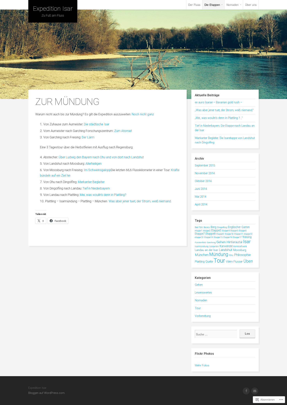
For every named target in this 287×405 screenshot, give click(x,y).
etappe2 (206, 230)
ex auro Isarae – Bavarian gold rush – (218, 102)
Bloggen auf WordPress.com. (46, 393)
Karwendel (226, 246)
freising (247, 237)
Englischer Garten (239, 227)
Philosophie (242, 255)
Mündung (218, 254)
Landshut (225, 250)
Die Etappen (212, 5)
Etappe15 (218, 237)
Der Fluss (194, 5)
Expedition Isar (53, 8)
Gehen (221, 242)
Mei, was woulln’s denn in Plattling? (103, 195)
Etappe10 (229, 234)
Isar (247, 241)
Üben (248, 261)
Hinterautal (234, 242)
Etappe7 (200, 233)
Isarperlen (214, 246)
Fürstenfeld (200, 242)
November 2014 (205, 173)
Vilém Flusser (234, 261)
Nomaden (232, 5)
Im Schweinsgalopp (97, 170)
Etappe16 (227, 237)
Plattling (200, 261)
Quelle (209, 261)
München (202, 255)
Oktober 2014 (203, 181)
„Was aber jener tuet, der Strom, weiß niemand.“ (224, 110)
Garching (211, 242)
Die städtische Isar (96, 124)
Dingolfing (222, 227)
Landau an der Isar (206, 250)
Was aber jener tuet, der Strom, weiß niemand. (140, 201)
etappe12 (248, 234)
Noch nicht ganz (143, 114)
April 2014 (201, 204)
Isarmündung (202, 246)
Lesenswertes (203, 292)
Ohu (231, 255)
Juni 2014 (201, 189)
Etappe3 (216, 230)
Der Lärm (88, 137)
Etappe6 (242, 230)
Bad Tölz (199, 227)
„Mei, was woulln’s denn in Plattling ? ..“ (219, 118)
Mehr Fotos (202, 365)
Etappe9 (220, 234)
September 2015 (205, 165)
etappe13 (199, 237)
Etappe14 (208, 237)
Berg (213, 227)
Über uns (251, 5)
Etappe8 (211, 233)
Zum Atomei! (123, 131)
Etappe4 (226, 230)
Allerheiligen (94, 163)
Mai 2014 (200, 196)
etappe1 (198, 230)
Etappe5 (234, 230)
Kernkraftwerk (240, 246)
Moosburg (239, 250)
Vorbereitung (203, 316)
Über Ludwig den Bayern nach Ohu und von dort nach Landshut (101, 157)
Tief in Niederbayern (96, 188)
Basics (207, 227)
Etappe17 (237, 237)
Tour (219, 260)
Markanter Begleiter (91, 182)
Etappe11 (238, 234)
